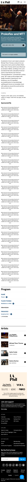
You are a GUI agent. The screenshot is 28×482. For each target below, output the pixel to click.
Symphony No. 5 (5, 314)
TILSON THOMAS (6, 301)
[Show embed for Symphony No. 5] (11, 314)
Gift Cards (16, 421)
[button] (25, 2)
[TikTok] (13, 465)
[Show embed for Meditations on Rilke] (13, 303)
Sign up (22, 459)
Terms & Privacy (23, 471)
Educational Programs (19, 443)
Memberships (17, 441)
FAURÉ (3, 294)
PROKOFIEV (4, 311)
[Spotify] (20, 465)
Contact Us (3, 471)
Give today (4, 409)
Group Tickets (4, 421)
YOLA (2, 443)
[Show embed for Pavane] (6, 297)
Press (15, 432)
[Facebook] (3, 465)
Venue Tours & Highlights (7, 432)
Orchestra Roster (18, 430)
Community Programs (6, 445)
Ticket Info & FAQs (5, 419)
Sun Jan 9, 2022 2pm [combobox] (8, 45)
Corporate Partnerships (19, 445)
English (10, 475)
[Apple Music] (23, 465)
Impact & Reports (9, 471)
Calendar (3, 417)
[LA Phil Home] (5, 2)
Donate (3, 441)
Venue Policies (17, 417)
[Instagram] (10, 465)
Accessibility (4, 423)
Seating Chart (17, 419)
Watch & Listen (4, 430)
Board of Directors (15, 471)
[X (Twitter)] (7, 465)
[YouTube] (17, 465)
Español (17, 475)
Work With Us (4, 434)
